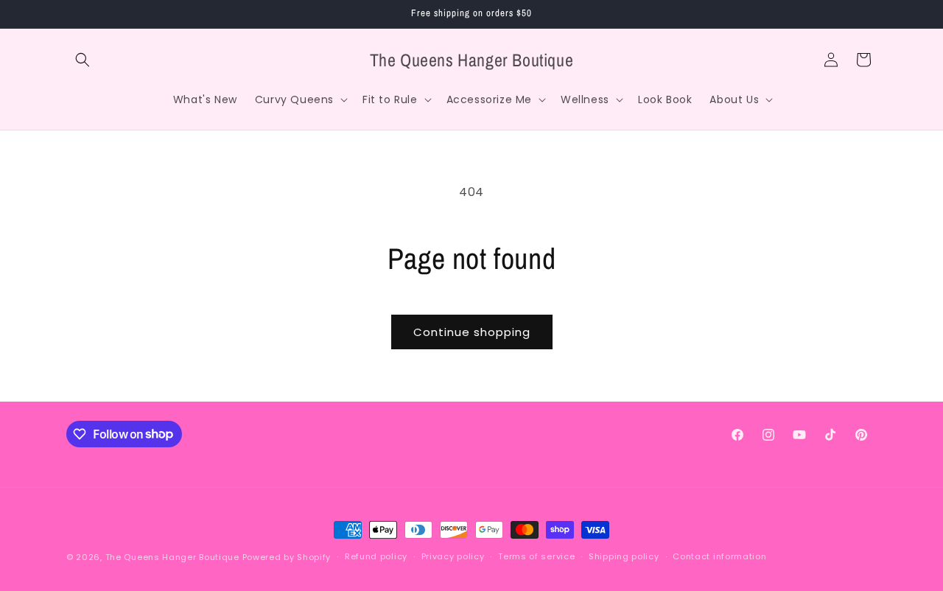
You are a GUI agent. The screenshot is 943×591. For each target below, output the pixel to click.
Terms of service (536, 556)
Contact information (719, 556)
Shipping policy (624, 556)
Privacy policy (453, 556)
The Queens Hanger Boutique (172, 557)
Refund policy (376, 556)
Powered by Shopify (287, 557)
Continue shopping (471, 332)
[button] (82, 59)
